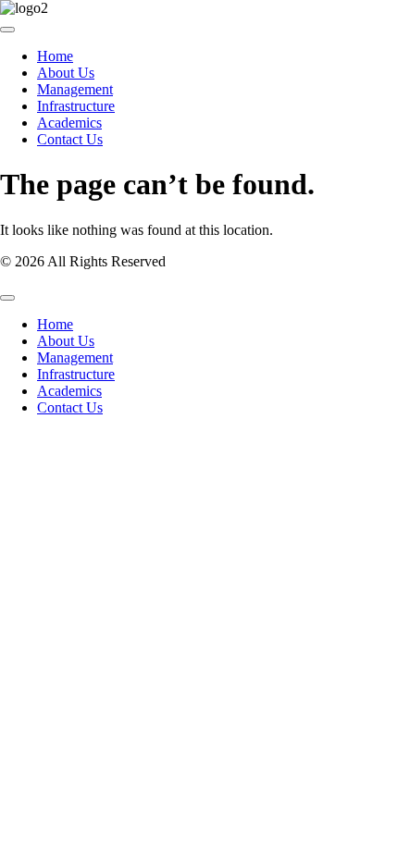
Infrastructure (76, 106)
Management (75, 89)
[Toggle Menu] (7, 29)
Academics (69, 122)
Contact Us (70, 139)
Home (55, 56)
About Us (65, 72)
